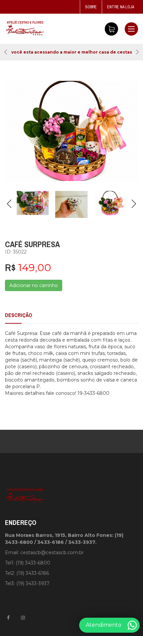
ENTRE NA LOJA (120, 7)
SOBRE (91, 7)
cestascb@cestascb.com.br (52, 553)
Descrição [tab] (18, 315)
